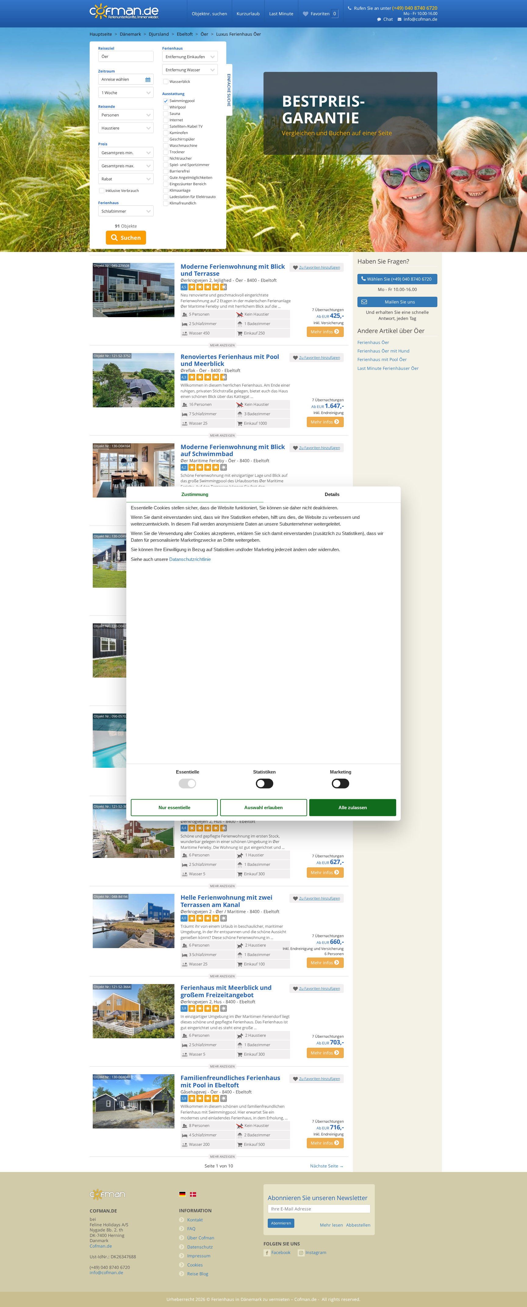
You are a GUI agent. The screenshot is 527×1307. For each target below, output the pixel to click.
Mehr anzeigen (222, 345)
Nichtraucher (180, 158)
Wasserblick (179, 81)
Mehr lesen (331, 1225)
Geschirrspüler (182, 139)
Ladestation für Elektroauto (192, 196)
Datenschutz (200, 1247)
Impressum (198, 1256)
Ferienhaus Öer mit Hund (383, 351)
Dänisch (193, 1194)
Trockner (177, 151)
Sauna (174, 113)
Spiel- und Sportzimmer (189, 164)
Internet (176, 119)
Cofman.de (101, 1246)
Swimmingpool (182, 100)
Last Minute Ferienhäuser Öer (388, 368)
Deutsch (182, 1194)
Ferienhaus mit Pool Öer (382, 359)
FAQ (191, 1228)
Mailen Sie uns (400, 302)
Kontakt (195, 1220)
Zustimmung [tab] (194, 494)
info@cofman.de (420, 19)
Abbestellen (358, 1225)
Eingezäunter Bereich (187, 183)
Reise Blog (197, 1274)
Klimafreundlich (182, 203)
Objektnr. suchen (209, 13)
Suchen (129, 237)
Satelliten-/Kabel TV (186, 126)
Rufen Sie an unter (395, 8)
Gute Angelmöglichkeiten (190, 177)
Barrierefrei (179, 171)
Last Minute (281, 13)
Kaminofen (178, 132)
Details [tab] (332, 494)
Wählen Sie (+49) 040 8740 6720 (399, 279)
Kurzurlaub (248, 13)
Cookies (195, 1265)
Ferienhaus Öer (373, 342)
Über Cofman (200, 1238)
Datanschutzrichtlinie (190, 558)
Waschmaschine (183, 145)
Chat (388, 19)
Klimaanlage (180, 190)
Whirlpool (177, 107)
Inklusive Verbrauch (122, 190)
